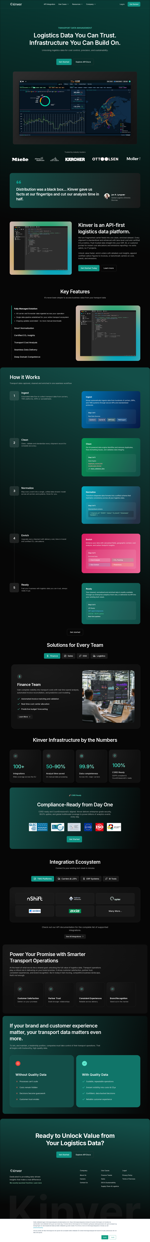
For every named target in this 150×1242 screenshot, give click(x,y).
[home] (16, 4)
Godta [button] (105, 1237)
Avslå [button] (112, 1237)
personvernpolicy (38, 1227)
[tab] (43, 315)
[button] (49, 4)
